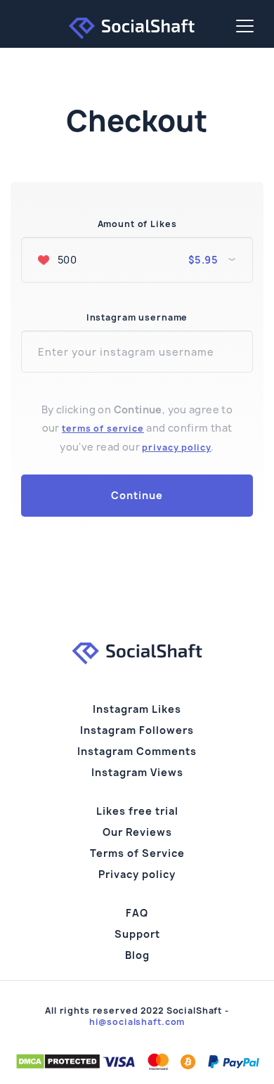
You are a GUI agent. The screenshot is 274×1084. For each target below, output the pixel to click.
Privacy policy (137, 874)
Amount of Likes (137, 224)
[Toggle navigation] (245, 26)
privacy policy (176, 447)
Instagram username (137, 318)
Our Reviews (137, 832)
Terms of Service (137, 853)
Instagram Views (137, 772)
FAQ (137, 913)
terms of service (103, 428)
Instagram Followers (137, 730)
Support (137, 934)
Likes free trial (137, 811)
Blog (137, 955)
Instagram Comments (137, 751)
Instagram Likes (137, 709)
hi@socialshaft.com (137, 1022)
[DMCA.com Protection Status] (57, 1061)
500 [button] (136, 259)
